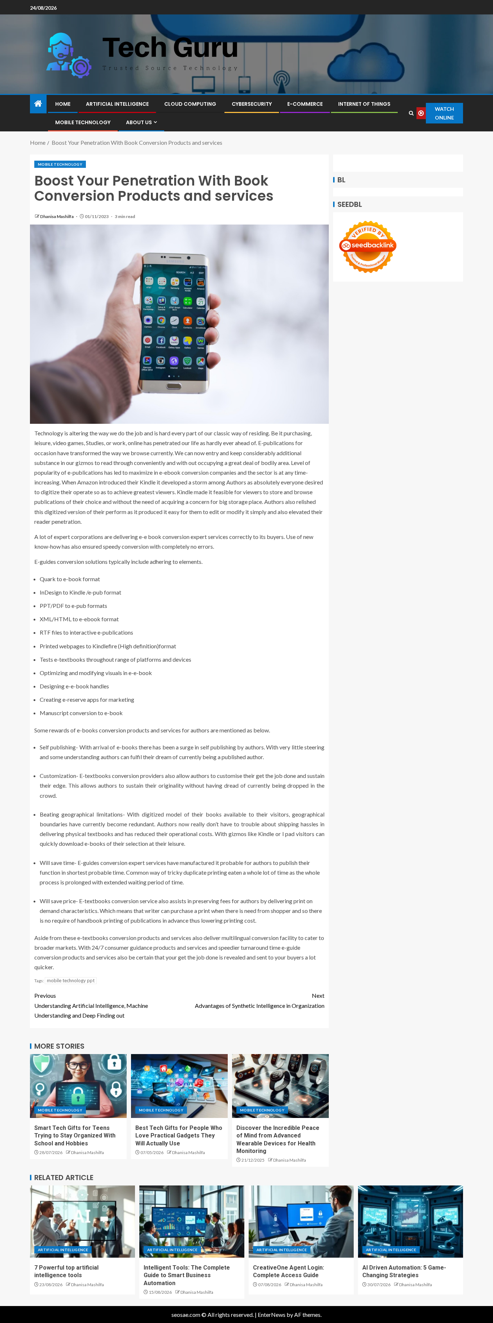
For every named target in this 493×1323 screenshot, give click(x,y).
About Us (139, 122)
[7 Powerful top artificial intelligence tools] (82, 1221)
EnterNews (271, 1314)
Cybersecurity (252, 104)
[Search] (411, 113)
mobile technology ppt (71, 980)
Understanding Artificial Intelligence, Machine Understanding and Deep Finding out (91, 1005)
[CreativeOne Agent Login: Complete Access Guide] (301, 1221)
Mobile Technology (82, 122)
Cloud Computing (190, 104)
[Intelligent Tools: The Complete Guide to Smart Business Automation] (191, 1221)
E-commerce (305, 104)
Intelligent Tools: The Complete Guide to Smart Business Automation (187, 1275)
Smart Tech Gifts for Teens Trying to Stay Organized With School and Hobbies (74, 1135)
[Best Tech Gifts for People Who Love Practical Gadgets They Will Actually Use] (179, 1086)
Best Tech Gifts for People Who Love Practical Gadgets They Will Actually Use (178, 1135)
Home (62, 104)
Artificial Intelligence (117, 104)
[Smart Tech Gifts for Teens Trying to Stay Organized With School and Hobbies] (78, 1086)
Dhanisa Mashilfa (57, 216)
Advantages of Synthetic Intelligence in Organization (259, 1000)
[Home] (38, 104)
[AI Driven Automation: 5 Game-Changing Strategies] (410, 1221)
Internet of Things (364, 104)
